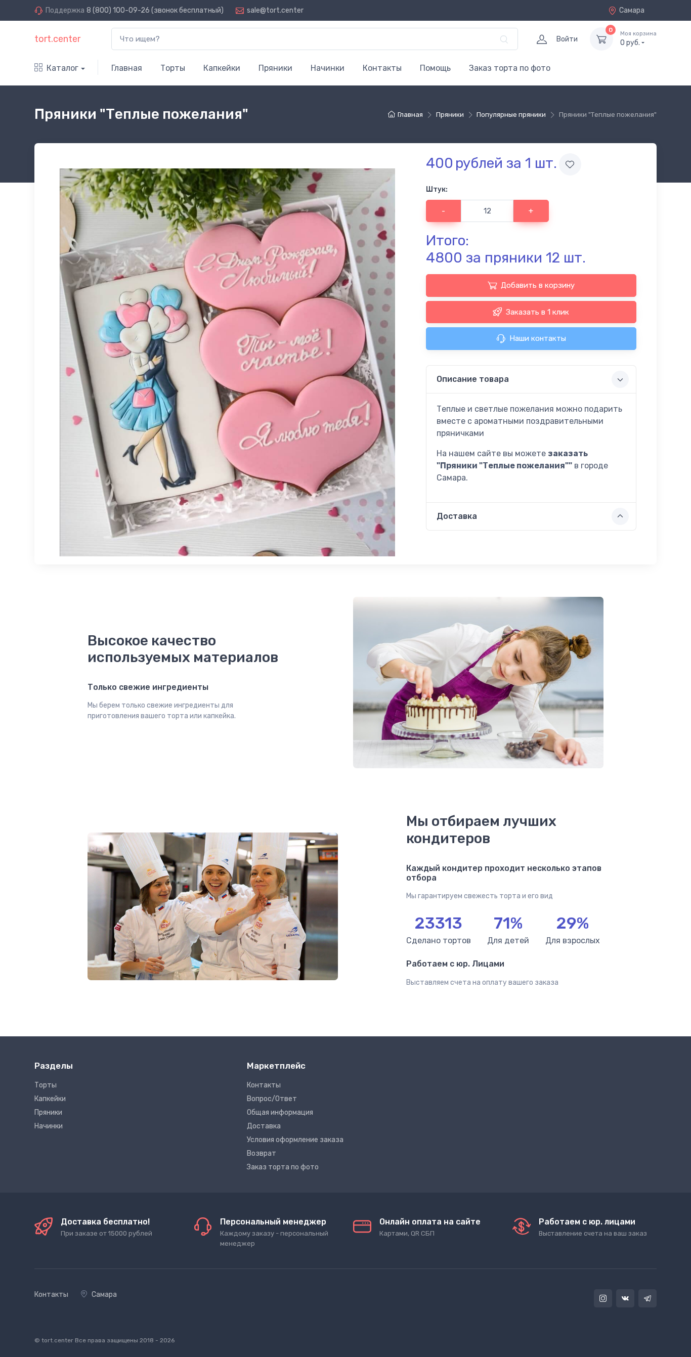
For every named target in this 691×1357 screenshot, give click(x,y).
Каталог (62, 68)
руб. (638, 38)
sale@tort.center (275, 10)
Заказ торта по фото (509, 68)
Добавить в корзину (538, 285)
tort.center (57, 39)
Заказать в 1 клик (537, 312)
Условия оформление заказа (295, 1139)
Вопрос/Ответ (272, 1099)
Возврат (261, 1153)
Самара (631, 10)
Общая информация (280, 1112)
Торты (172, 68)
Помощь (435, 68)
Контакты (382, 68)
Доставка (264, 1126)
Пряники (275, 68)
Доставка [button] (457, 516)
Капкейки (221, 68)
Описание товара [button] (473, 379)
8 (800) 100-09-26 (118, 10)
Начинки (327, 68)
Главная (126, 68)
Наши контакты (537, 338)
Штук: (437, 189)
